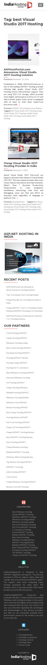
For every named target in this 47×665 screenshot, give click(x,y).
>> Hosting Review (24, 634)
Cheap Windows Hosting (17, 447)
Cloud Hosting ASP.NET (16, 333)
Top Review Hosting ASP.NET (19, 462)
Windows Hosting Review (23, 540)
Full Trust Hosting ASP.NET (18, 422)
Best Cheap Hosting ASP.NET (19, 412)
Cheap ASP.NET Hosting (22, 514)
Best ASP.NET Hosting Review (19, 437)
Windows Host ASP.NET (16, 402)
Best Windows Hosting (22, 512)
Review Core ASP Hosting (17, 487)
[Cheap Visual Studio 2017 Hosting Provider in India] (23, 143)
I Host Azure (11, 477)
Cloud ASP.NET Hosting (22, 532)
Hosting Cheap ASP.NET (16, 363)
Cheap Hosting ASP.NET (16, 338)
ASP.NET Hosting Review (23, 542)
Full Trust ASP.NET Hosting (24, 527)
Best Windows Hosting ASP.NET (20, 372)
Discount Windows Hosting (18, 377)
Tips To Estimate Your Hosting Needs (22, 295)
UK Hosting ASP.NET (15, 382)
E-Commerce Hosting (21, 529)
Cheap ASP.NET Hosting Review (20, 432)
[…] (18, 104)
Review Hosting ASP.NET (17, 407)
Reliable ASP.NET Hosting (17, 452)
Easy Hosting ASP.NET (16, 442)
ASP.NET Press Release (21, 108)
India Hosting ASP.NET (16, 472)
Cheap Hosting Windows (17, 387)
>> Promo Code (23, 645)
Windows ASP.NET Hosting (24, 517)
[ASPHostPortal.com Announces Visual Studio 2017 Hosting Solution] (23, 49)
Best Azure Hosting (20, 537)
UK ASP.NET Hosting (21, 552)
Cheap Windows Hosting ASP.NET (21, 482)
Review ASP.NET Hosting (23, 534)
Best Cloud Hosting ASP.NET (18, 348)
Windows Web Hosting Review (19, 457)
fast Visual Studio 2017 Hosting (23, 207)
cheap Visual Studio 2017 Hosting (23, 112)
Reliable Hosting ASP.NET (17, 392)
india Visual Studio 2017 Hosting (22, 208)
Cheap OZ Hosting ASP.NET (18, 427)
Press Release (36, 108)
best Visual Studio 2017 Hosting (23, 111)
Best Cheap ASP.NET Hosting (25, 547)
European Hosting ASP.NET (18, 353)
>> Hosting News (23, 642)
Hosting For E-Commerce (17, 367)
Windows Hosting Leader (17, 343)
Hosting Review (18, 201)
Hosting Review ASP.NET (17, 417)
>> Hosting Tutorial (24, 640)
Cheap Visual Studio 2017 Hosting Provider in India (20, 165)
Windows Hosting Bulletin (17, 397)
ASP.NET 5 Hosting (14, 467)
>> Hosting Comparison (26, 637)
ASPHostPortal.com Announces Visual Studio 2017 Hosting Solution (20, 72)
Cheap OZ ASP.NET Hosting (24, 555)
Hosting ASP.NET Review (17, 358)
